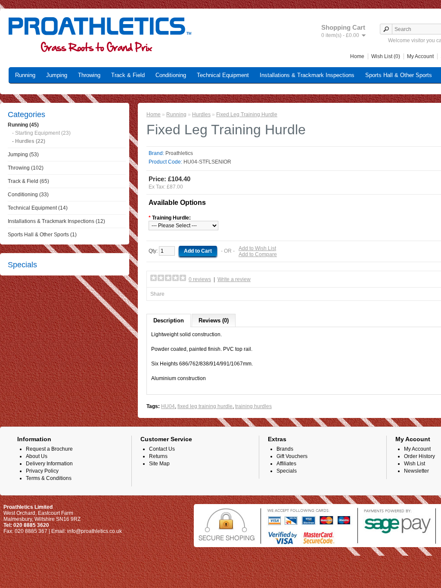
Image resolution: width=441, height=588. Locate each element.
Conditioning (170, 75)
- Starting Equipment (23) (41, 133)
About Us (36, 456)
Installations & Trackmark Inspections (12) (56, 221)
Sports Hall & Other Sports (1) (42, 235)
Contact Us (162, 449)
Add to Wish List (257, 248)
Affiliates (286, 464)
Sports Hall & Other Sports (398, 75)
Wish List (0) (385, 56)
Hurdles (201, 114)
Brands (284, 449)
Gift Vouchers (291, 456)
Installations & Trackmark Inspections (307, 75)
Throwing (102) (25, 168)
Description (168, 320)
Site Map (159, 464)
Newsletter (416, 471)
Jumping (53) (23, 155)
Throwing (89, 75)
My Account (420, 56)
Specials (286, 471)
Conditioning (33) (28, 195)
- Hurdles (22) (28, 141)
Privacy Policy (42, 471)
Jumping (56, 75)
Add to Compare (258, 254)
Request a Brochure (49, 449)
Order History (419, 456)
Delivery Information (49, 464)
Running (25, 75)
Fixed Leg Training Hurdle (246, 114)
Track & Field (128, 75)
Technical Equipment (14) (38, 208)
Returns (158, 456)
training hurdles (253, 406)
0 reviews (200, 279)
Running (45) (23, 125)
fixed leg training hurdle (205, 406)
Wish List (414, 464)
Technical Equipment (223, 75)
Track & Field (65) (28, 181)
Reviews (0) (214, 320)
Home (357, 56)
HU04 (168, 406)
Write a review (234, 279)
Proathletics (179, 153)
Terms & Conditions (48, 478)
